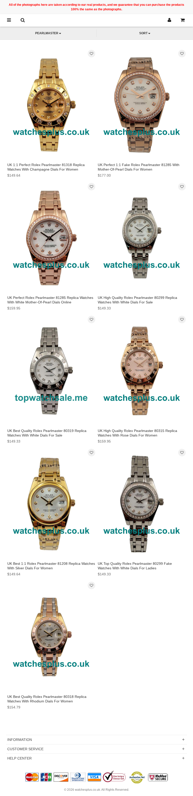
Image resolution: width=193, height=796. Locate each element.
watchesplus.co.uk (87, 789)
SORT (143, 33)
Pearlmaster (46, 33)
